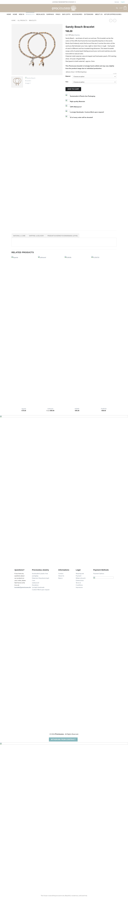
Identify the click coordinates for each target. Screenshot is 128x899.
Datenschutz (80, 580)
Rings (58, 14)
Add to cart (73, 89)
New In (21, 14)
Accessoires (77, 14)
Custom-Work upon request (40, 589)
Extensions (88, 14)
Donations (35, 585)
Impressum (79, 587)
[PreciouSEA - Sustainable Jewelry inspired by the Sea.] (64, 8)
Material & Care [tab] (19, 236)
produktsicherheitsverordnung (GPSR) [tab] (63, 236)
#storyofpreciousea (112, 14)
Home (9, 14)
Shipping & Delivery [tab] (36, 236)
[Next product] (110, 20)
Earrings (50, 14)
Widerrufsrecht (81, 578)
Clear (114, 73)
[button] (117, 8)
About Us (98, 14)
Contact (60, 573)
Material (68, 76)
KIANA (77, 408)
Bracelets (30, 14)
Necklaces (40, 14)
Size (67, 82)
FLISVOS (103, 408)
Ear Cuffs (66, 14)
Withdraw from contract (63, 739)
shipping (77, 35)
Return (60, 578)
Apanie (24, 408)
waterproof (35, 583)
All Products (22, 20)
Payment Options (98, 573)
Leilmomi (50, 408)
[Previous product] (114, 20)
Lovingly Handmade (38, 587)
